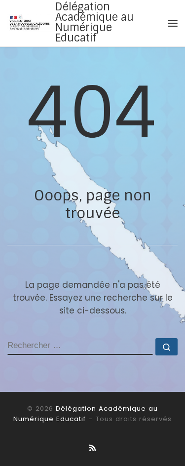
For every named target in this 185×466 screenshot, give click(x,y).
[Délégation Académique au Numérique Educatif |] (29, 22)
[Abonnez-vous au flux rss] (92, 448)
